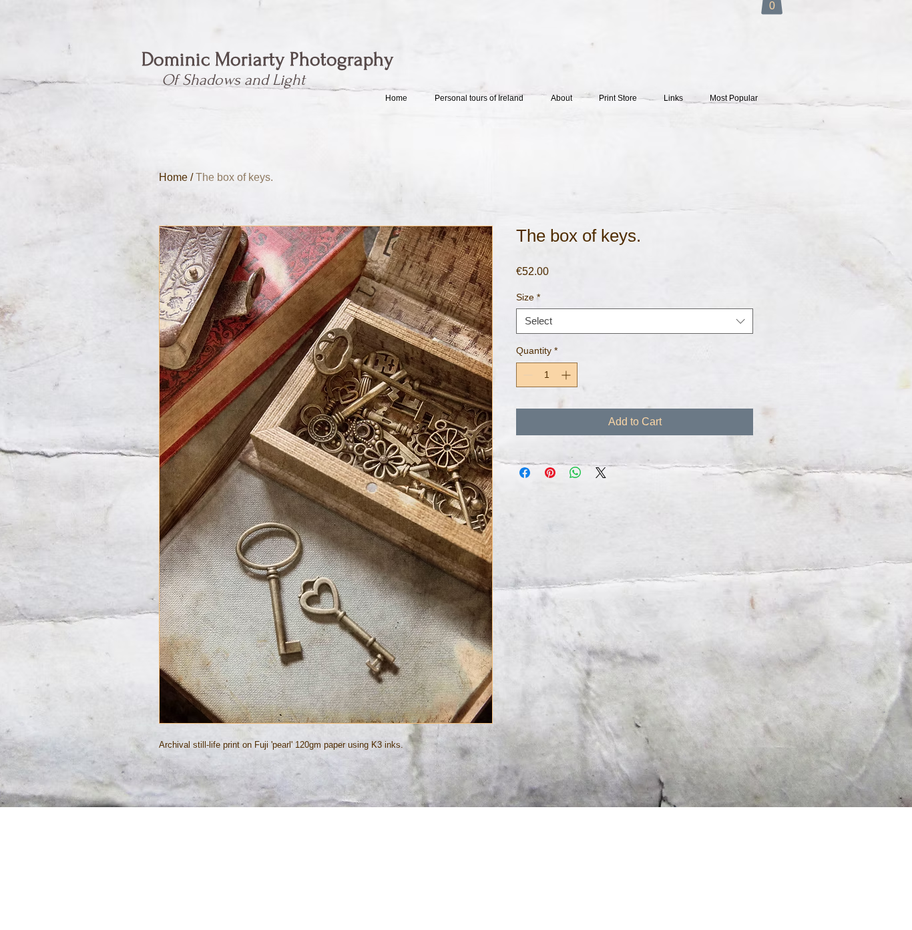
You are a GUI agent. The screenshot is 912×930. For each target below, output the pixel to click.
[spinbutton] (547, 375)
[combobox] (634, 321)
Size (528, 297)
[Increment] (567, 375)
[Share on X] (601, 473)
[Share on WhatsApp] (575, 473)
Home (173, 177)
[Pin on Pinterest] (550, 473)
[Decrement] (526, 375)
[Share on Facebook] (525, 473)
